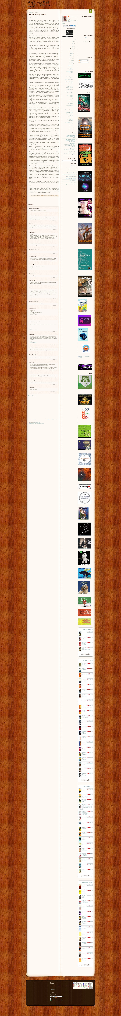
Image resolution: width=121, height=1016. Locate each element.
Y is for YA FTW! (70, 66)
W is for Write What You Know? (69, 72)
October (71, 53)
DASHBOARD (91, 66)
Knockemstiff (84, 799)
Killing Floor (83, 689)
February (71, 129)
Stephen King (84, 638)
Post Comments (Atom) (36, 422)
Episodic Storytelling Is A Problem (71, 176)
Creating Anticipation (73, 182)
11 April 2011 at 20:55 (53, 344)
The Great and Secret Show (84, 643)
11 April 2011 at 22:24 (53, 351)
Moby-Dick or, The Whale (84, 664)
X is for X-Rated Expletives (70, 69)
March (72, 128)
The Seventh (83, 827)
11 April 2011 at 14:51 (53, 277)
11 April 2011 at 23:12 (53, 359)
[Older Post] (54, 419)
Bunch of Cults (53, 989)
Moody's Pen (66, 985)
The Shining (83, 668)
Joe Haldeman (84, 764)
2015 (73, 41)
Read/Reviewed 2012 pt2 (87, 882)
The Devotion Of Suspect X (84, 854)
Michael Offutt (72, 143)
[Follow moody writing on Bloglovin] (69, 26)
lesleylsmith (31, 308)
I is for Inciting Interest (37, 14)
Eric (30, 373)
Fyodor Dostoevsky (85, 886)
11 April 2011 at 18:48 (53, 331)
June (72, 60)
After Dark (83, 895)
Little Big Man (84, 937)
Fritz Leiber (84, 943)
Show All (75, 156)
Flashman (83, 848)
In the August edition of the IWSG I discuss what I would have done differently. (69, 145)
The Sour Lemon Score (84, 917)
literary (53, 195)
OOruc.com (59, 1007)
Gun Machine (84, 736)
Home (52, 985)
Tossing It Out (32, 328)
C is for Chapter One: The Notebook (69, 120)
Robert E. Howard (85, 722)
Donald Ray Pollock (84, 801)
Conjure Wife (84, 942)
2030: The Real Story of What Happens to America (85, 795)
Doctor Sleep (84, 637)
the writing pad (32, 264)
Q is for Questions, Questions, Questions (69, 87)
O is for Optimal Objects (69, 90)
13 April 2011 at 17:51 (53, 391)
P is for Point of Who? (69, 89)
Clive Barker (84, 644)
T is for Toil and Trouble (69, 79)
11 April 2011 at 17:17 (53, 316)
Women (83, 788)
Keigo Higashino (84, 855)
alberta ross (31, 380)
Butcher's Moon (84, 726)
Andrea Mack (31, 256)
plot (55, 195)
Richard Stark (84, 700)
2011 (73, 48)
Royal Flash (83, 858)
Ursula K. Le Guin (85, 717)
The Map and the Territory (84, 901)
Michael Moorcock (83, 907)
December (71, 49)
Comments (81, 62)
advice (34, 195)
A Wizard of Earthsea (83, 716)
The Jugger (83, 816)
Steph (30, 223)
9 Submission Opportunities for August (70, 137)
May (72, 61)
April (72, 63)
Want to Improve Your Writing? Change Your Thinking (70, 141)
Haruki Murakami (84, 814)
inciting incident (45, 195)
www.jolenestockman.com (34, 243)
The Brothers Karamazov (84, 885)
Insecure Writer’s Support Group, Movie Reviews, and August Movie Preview (69, 153)
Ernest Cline (84, 960)
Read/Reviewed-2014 (88, 629)
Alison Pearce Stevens (33, 249)
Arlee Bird (31, 319)
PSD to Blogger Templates (50, 1007)
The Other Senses (73, 165)
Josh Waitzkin (84, 708)
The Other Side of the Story (70, 139)
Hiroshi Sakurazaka (85, 769)
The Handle (83, 832)
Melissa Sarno (31, 354)
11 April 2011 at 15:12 (53, 285)
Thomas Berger (83, 939)
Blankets (83, 822)
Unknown (31, 334)
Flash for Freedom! (83, 870)
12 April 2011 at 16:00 (53, 377)
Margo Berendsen (32, 347)
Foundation (83, 673)
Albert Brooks (84, 797)
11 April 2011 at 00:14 (53, 212)
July (72, 58)
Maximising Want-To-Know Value (71, 167)
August (72, 56)
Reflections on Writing (33, 342)
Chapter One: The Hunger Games (71, 172)
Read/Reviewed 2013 (88, 660)
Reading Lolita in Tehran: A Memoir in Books (84, 679)
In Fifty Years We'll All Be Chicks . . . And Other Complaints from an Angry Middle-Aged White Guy (87, 806)
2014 (73, 43)
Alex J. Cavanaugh (32, 301)
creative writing (40, 195)
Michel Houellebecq (85, 902)
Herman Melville (84, 665)
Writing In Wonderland (71, 135)
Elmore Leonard (83, 686)
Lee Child (83, 690)
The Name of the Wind (84, 864)
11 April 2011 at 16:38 (53, 298)
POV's (55, 985)
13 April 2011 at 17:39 (53, 384)
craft (36, 195)
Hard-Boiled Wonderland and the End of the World (85, 812)
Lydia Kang (31, 280)
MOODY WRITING (38, 2)
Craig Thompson (83, 823)
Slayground (83, 947)
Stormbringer (84, 905)
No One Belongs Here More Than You (84, 891)
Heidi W (30, 362)
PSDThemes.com (72, 1007)
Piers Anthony (84, 754)
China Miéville (84, 928)
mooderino (31, 232)
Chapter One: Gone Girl (72, 180)
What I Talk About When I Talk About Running (85, 933)
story (57, 195)
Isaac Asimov (84, 674)
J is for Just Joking (70, 103)
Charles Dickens (84, 696)
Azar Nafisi (84, 681)
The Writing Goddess (33, 208)
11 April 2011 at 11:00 (53, 253)
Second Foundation (83, 742)
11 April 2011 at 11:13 (53, 261)
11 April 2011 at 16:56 (53, 305)
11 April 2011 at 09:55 (53, 246)
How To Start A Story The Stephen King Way (69, 174)
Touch (82, 684)
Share (63, 23)
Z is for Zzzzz (70, 65)
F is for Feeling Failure (69, 112)
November (71, 51)
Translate (58, 997)
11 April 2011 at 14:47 (53, 270)
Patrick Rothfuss (84, 865)
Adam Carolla (81, 809)
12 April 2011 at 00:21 (53, 370)
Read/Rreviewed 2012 (88, 786)
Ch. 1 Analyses (60, 985)
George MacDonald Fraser (86, 649)
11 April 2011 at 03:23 (53, 220)
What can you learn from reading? (71, 184)
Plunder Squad (84, 699)
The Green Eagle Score (83, 838)
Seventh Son (83, 952)
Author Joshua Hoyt (32, 215)
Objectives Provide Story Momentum (70, 178)
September (71, 55)
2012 (73, 46)
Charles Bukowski (83, 790)
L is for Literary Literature (70, 99)
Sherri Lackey (31, 288)
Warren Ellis (84, 737)
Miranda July (84, 893)
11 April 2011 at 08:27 (53, 229)
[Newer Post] (33, 419)
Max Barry (83, 632)
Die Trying (83, 710)
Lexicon (83, 631)
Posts (81, 60)
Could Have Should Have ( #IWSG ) (69, 149)
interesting (50, 195)
